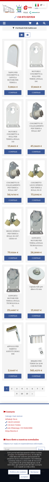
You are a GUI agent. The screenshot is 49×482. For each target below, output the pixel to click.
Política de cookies (18, 472)
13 (27, 394)
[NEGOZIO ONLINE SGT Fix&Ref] (21, 14)
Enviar (40, 449)
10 (22, 394)
